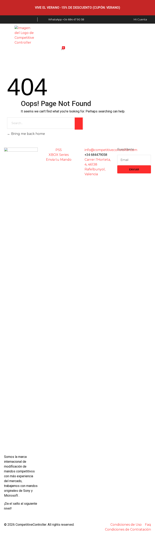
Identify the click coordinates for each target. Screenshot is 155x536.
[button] (89, 35)
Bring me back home (27, 134)
